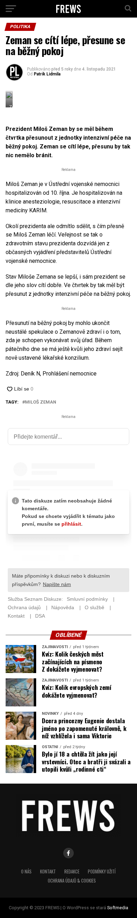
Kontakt (48, 871)
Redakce (71, 871)
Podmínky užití (102, 871)
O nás (26, 871)
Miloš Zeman (40, 402)
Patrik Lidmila (47, 74)
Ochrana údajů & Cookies (72, 880)
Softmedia (117, 907)
